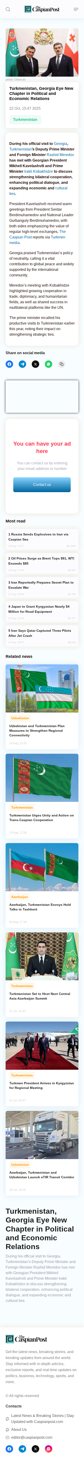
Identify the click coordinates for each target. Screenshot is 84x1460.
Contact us (42, 485)
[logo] (42, 9)
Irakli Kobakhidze (39, 171)
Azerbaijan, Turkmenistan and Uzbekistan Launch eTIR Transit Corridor (41, 1175)
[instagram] (48, 1449)
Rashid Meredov (60, 155)
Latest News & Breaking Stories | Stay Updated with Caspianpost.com (42, 1419)
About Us (19, 1430)
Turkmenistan (25, 120)
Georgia (60, 144)
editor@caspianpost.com (31, 1437)
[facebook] (9, 364)
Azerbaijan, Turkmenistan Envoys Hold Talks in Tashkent (40, 907)
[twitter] (35, 364)
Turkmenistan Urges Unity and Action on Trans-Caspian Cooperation (41, 817)
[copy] (61, 364)
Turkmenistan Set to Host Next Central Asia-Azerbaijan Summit (39, 996)
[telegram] (22, 364)
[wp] (48, 364)
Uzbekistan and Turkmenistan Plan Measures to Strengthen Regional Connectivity (37, 730)
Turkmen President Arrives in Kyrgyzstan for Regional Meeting (41, 1085)
